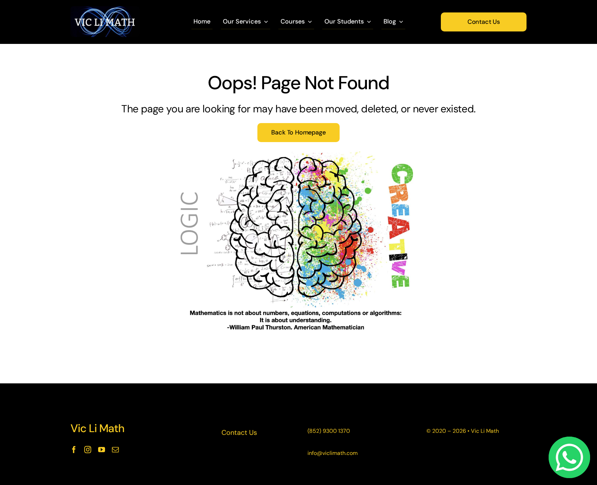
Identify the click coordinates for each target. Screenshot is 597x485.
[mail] (115, 449)
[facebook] (73, 449)
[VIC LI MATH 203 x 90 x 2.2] (105, 9)
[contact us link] (239, 432)
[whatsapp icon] (569, 440)
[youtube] (101, 449)
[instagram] (87, 449)
